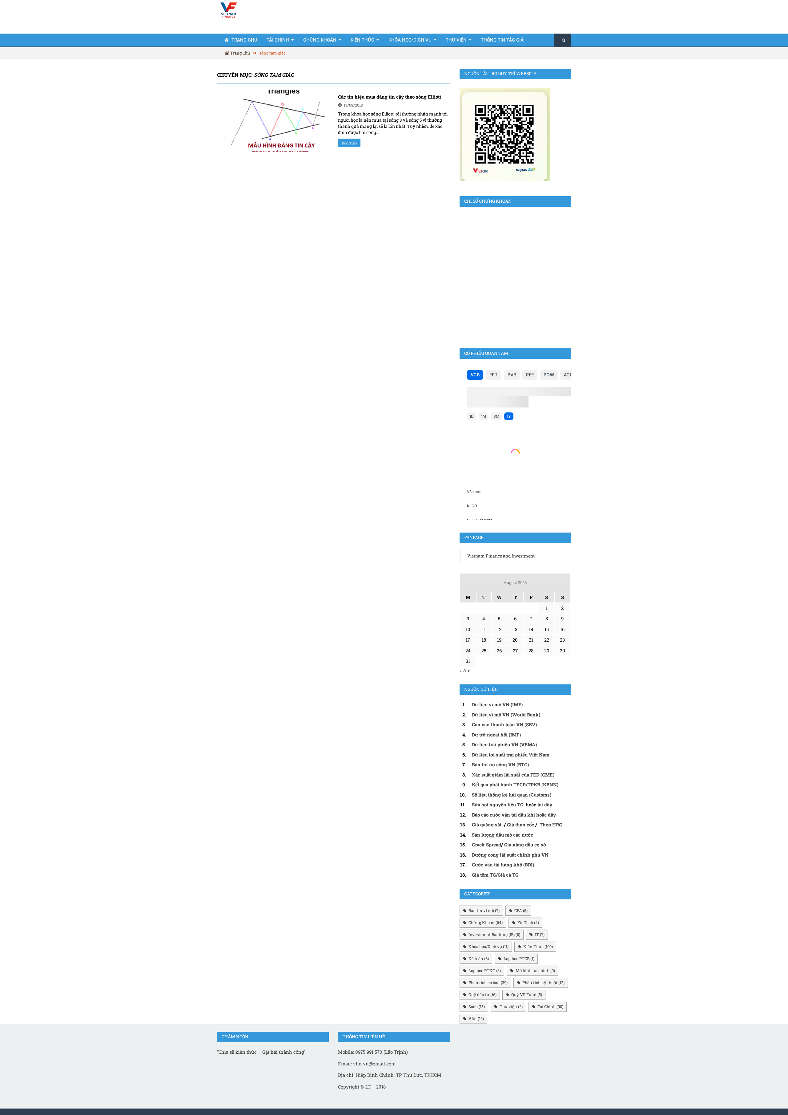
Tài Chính (278, 40)
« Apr (465, 670)
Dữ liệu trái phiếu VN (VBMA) (504, 744)
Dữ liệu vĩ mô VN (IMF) (497, 704)
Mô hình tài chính (535, 970)
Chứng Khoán (319, 40)
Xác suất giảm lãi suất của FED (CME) (513, 775)
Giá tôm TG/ (485, 875)
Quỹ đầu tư (482, 994)
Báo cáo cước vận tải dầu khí (503, 815)
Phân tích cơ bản (488, 982)
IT (540, 934)
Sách (476, 1006)
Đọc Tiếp (349, 142)
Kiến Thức (362, 40)
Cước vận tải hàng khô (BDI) (503, 865)
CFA (521, 910)
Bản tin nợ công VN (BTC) (500, 764)
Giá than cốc (520, 824)
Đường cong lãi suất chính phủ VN (510, 855)
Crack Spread (486, 844)
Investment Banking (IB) (494, 934)
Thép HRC (551, 824)
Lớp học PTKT (484, 970)
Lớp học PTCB (519, 958)
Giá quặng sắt (486, 824)
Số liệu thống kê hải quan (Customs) (511, 795)
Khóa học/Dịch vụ (410, 40)
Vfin (476, 1018)
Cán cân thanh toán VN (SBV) (504, 724)
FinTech (528, 922)
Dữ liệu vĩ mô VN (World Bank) (506, 715)
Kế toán (478, 958)
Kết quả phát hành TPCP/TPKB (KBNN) (515, 784)
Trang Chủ (239, 53)
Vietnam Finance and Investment (501, 556)
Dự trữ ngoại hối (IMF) (496, 735)
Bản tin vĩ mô (484, 910)
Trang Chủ (244, 40)
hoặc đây (546, 815)
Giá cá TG (508, 875)
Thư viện (456, 40)
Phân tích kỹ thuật (543, 982)
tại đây (544, 804)
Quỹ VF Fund (526, 994)
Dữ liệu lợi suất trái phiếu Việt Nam (510, 755)
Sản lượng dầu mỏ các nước (502, 835)
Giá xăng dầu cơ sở (525, 844)
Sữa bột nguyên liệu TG (498, 804)
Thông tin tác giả (502, 40)
